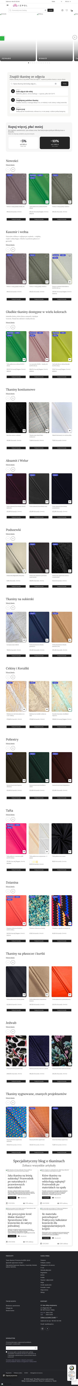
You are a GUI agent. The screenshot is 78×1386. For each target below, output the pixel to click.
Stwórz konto (10, 1310)
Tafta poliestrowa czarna (58, 856)
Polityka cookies (45, 1263)
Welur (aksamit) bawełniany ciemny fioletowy (16, 507)
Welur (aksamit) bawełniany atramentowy (59, 507)
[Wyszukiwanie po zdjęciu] (45, 10)
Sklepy (43, 1292)
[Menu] (75, 1366)
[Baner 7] (41, 63)
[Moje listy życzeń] (67, 10)
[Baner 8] (43, 63)
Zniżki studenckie (46, 1285)
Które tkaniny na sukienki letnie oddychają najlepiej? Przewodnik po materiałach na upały (54, 1181)
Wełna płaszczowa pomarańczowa (61, 999)
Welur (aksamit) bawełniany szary (38, 506)
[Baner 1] (28, 63)
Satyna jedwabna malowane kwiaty (61, 1068)
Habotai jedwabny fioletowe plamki (38, 1068)
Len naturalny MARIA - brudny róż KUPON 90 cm (38, 364)
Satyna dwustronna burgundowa (60, 785)
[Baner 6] (39, 63)
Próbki (43, 1277)
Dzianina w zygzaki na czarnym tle (61, 928)
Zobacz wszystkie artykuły (39, 1165)
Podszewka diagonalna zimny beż (15, 575)
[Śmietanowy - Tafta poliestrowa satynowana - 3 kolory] (34, 862)
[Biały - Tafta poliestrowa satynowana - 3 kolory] (30, 862)
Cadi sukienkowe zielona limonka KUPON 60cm (61, 364)
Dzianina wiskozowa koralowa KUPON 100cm (14, 929)
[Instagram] (42, 1329)
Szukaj (64, 83)
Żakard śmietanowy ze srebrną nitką (61, 435)
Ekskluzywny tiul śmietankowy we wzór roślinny (16, 714)
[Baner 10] (47, 63)
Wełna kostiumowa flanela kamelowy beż (59, 645)
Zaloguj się (9, 1308)
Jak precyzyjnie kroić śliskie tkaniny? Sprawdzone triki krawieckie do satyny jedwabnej (20, 1219)
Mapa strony (44, 1290)
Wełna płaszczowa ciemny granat (15, 999)
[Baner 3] (33, 63)
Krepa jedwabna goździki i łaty (15, 1068)
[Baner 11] (49, 63)
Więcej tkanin (10, 165)
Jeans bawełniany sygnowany (60, 1139)
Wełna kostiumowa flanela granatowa (36, 645)
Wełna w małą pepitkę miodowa (60, 206)
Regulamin (44, 1272)
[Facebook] (47, 1329)
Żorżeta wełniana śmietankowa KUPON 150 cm (60, 287)
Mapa (42, 1282)
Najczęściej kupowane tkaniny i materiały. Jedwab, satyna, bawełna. (21, 1266)
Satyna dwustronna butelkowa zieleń (37, 785)
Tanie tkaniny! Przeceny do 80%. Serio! (18, 1260)
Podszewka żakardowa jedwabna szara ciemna (38, 576)
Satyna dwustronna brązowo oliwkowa (14, 785)
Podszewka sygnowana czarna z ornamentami (60, 576)
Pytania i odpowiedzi (47, 1280)
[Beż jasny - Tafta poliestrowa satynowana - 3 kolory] (37, 862)
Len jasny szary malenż (13, 644)
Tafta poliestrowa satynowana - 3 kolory (38, 857)
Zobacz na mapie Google (48, 1317)
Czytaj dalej (12, 1197)
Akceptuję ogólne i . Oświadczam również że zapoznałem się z (22, 1354)
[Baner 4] (35, 63)
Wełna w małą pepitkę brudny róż (15, 206)
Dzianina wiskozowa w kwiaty (37, 928)
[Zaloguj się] (62, 10)
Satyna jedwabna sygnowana (37, 1139)
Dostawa (43, 1260)
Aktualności (23, 1197)
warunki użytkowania (22, 1352)
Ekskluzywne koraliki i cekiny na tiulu (37, 714)
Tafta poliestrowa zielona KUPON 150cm (38, 207)
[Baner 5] (37, 63)
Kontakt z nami (45, 1287)
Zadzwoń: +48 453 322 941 (13, 1)
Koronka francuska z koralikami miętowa (60, 714)
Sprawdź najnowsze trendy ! (14, 1263)
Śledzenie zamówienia (13, 1305)
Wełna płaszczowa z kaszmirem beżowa (37, 1000)
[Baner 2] (31, 63)
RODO (42, 1275)
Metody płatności (46, 1270)
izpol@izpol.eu (49, 1324)
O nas (42, 1267)
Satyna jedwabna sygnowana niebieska (14, 1140)
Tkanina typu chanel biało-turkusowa (36, 436)
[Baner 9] (45, 63)
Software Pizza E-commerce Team (44, 1381)
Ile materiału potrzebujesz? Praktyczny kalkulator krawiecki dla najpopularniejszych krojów (54, 1221)
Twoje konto (11, 1301)
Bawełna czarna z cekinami (14, 435)
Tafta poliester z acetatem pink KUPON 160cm (15, 857)
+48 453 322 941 (56, 1321)
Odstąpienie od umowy (48, 1265)
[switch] (72, 1379)
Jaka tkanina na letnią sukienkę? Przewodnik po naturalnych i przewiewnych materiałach (20, 1181)
